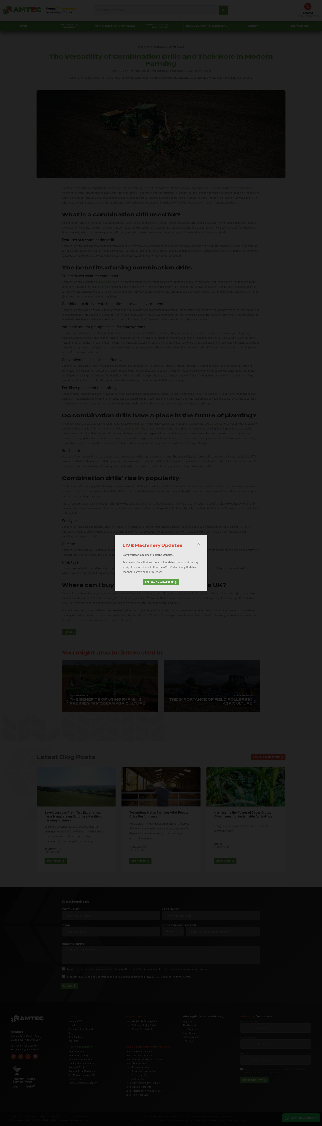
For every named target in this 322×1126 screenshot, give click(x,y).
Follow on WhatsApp (159, 582)
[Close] (198, 544)
